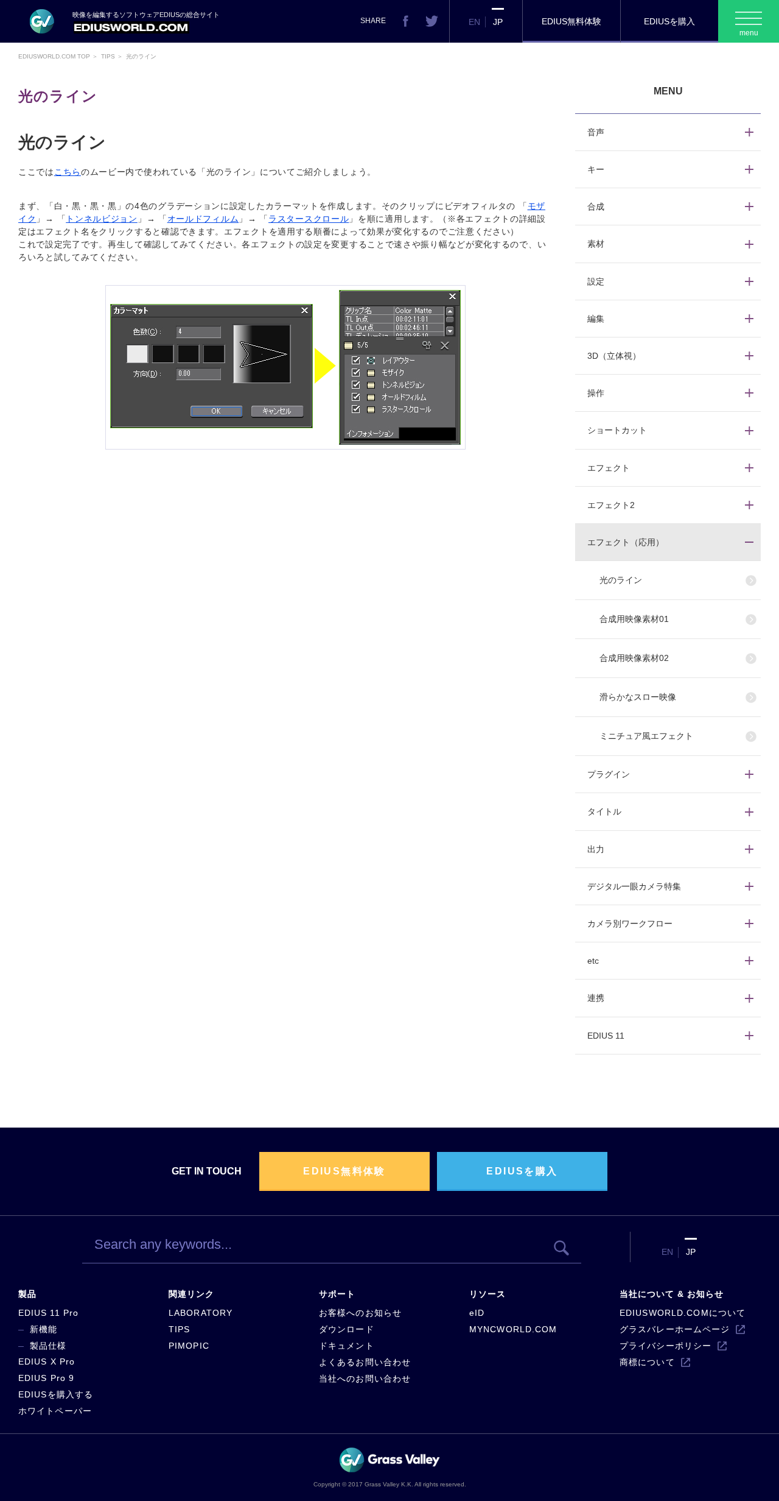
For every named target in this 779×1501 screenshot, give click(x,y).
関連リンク (191, 1294)
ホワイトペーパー (55, 1411)
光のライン (620, 580)
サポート (337, 1294)
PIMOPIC (189, 1346)
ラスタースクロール (308, 219)
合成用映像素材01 (634, 619)
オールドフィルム (203, 219)
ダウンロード (346, 1329)
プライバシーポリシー (665, 1346)
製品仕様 (48, 1346)
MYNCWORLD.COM (513, 1329)
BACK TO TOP (703, 1479)
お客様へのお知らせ (360, 1313)
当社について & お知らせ (672, 1294)
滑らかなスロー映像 (637, 697)
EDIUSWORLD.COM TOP (54, 56)
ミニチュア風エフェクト (646, 736)
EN (474, 22)
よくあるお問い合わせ (365, 1362)
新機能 (43, 1329)
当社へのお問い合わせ (365, 1378)
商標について (647, 1362)
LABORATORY (200, 1313)
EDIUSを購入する (55, 1394)
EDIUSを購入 (669, 21)
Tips (108, 56)
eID (476, 1313)
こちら (67, 172)
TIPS (179, 1329)
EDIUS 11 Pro (48, 1313)
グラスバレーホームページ (675, 1329)
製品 (27, 1294)
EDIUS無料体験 (571, 21)
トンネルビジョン (102, 219)
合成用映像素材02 (634, 658)
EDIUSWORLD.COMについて (683, 1313)
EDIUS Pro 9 (46, 1378)
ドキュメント (346, 1346)
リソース (487, 1294)
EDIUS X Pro (46, 1361)
